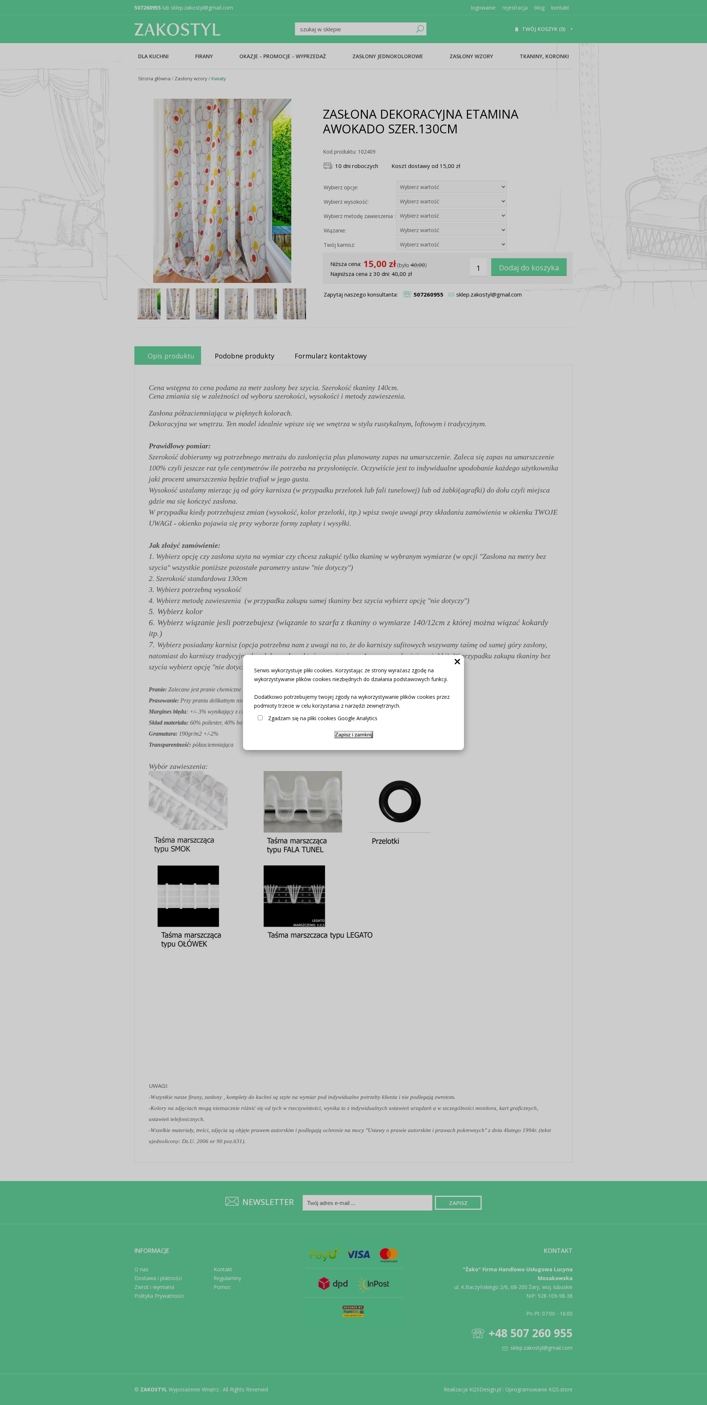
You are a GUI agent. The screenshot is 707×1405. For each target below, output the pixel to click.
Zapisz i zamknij (353, 734)
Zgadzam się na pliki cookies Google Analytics (322, 718)
